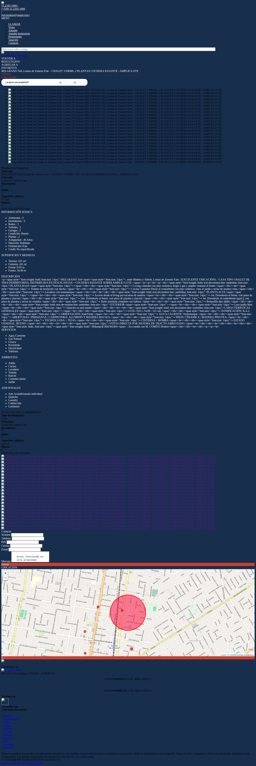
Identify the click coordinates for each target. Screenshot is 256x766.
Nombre (5, 534)
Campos (7, 734)
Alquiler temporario (19, 33)
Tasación (13, 39)
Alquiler (12, 30)
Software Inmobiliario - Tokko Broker (22, 762)
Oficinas (7, 728)
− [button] (5, 578)
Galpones (8, 747)
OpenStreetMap (236, 654)
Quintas (7, 725)
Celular (5, 545)
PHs (5, 741)
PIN (3, 542)
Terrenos (8, 715)
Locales (7, 731)
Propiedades (15, 36)
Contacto (13, 42)
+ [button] (5, 573)
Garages (7, 737)
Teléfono (6, 538)
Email (4, 549)
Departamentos (11, 719)
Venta (11, 27)
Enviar (5, 564)
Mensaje (6, 561)
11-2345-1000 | (12, 670)
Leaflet (223, 654)
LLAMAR (14, 24)
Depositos (8, 744)
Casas (6, 722)
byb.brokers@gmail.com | (15, 15)
